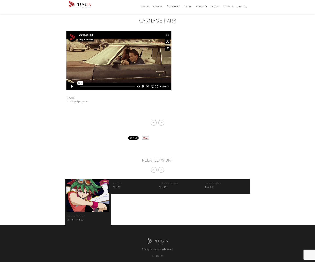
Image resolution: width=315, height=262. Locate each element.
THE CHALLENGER (169, 183)
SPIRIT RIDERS (213, 183)
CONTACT (228, 6)
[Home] (79, 4)
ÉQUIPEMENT (173, 6)
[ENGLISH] (242, 6)
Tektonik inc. (167, 249)
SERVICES (158, 6)
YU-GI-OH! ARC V (75, 215)
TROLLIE (117, 183)
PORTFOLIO (201, 6)
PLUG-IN (145, 6)
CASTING (215, 6)
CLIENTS (187, 6)
